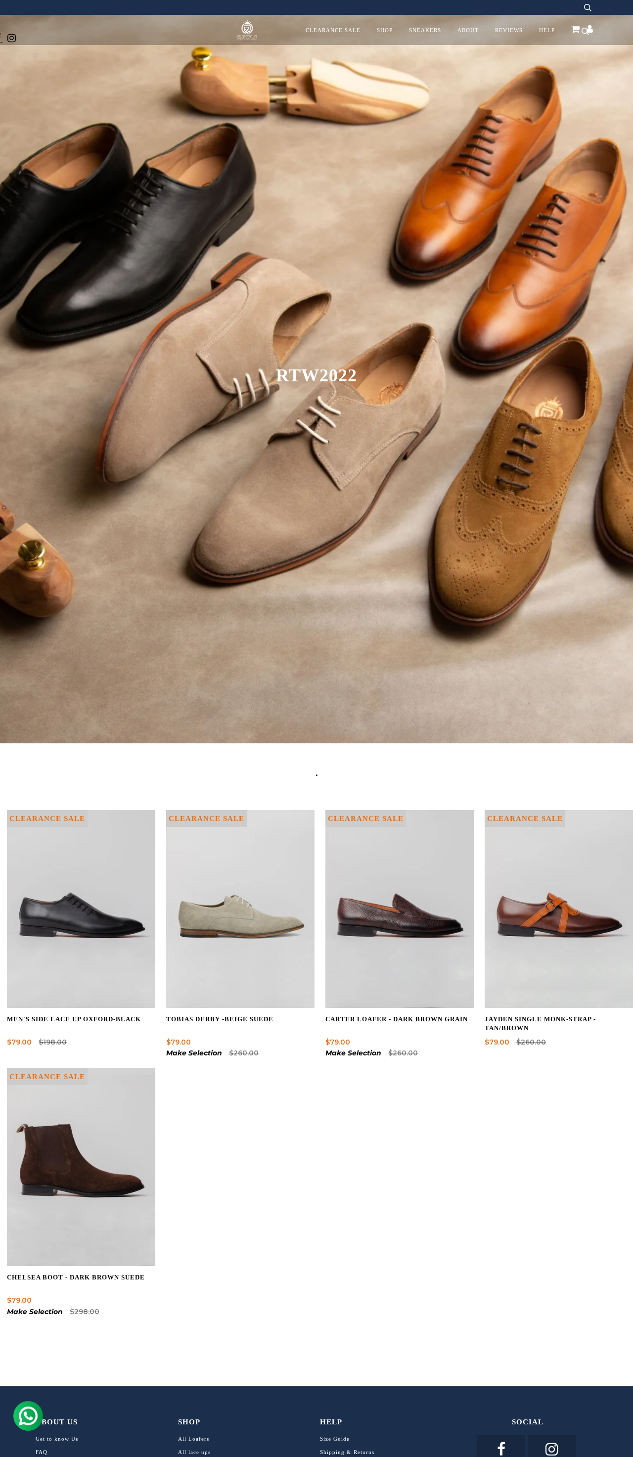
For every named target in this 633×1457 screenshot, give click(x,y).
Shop (385, 30)
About (468, 30)
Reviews (509, 30)
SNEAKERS (425, 30)
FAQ (41, 1452)
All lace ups (194, 1452)
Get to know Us (57, 1439)
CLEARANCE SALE (333, 30)
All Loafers (193, 1439)
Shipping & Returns (347, 1452)
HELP (547, 30)
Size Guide (335, 1439)
